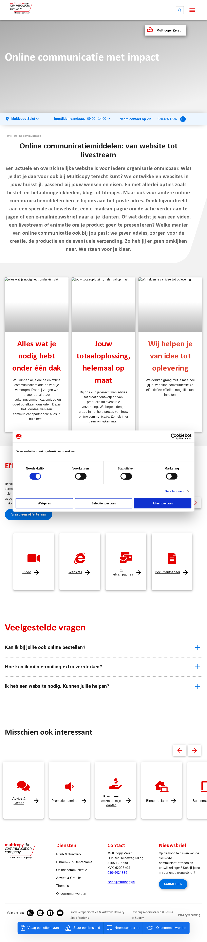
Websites (75, 572)
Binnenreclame (157, 800)
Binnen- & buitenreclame (74, 862)
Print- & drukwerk (68, 854)
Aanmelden (173, 884)
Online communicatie (27, 136)
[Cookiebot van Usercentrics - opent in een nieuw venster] (173, 436)
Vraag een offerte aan (28, 514)
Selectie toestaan (104, 503)
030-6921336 (167, 119)
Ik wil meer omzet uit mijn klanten (111, 801)
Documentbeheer (167, 572)
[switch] (81, 476)
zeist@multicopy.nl (121, 882)
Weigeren (44, 503)
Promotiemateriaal (65, 800)
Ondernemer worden (71, 893)
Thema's (62, 885)
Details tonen (174, 491)
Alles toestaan (163, 503)
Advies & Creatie (18, 801)
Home (8, 136)
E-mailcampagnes (121, 572)
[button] (192, 10)
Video (26, 572)
